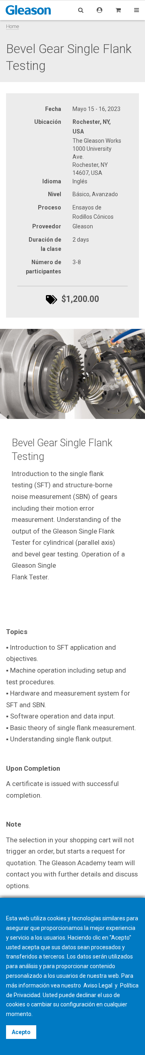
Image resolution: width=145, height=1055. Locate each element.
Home (12, 26)
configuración (77, 1004)
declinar (86, 995)
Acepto (21, 1032)
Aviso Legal (98, 985)
